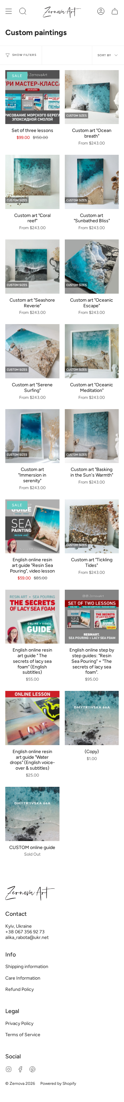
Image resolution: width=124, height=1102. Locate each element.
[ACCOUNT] (101, 11)
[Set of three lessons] (32, 97)
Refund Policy (19, 989)
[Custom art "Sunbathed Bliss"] (92, 182)
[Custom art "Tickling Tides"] (92, 526)
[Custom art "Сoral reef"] (32, 182)
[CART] (115, 11)
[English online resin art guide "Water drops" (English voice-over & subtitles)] (32, 718)
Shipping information (26, 966)
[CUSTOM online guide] (32, 814)
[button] (23, 11)
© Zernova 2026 (20, 1083)
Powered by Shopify (58, 1083)
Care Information (22, 978)
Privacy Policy (19, 1023)
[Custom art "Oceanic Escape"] (92, 266)
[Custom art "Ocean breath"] (92, 97)
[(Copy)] (92, 718)
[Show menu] (9, 11)
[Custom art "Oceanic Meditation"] (92, 351)
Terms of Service (22, 1035)
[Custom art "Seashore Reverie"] (32, 266)
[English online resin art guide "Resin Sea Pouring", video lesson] (32, 526)
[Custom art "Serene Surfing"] (32, 351)
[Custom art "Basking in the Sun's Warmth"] (92, 436)
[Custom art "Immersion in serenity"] (32, 436)
